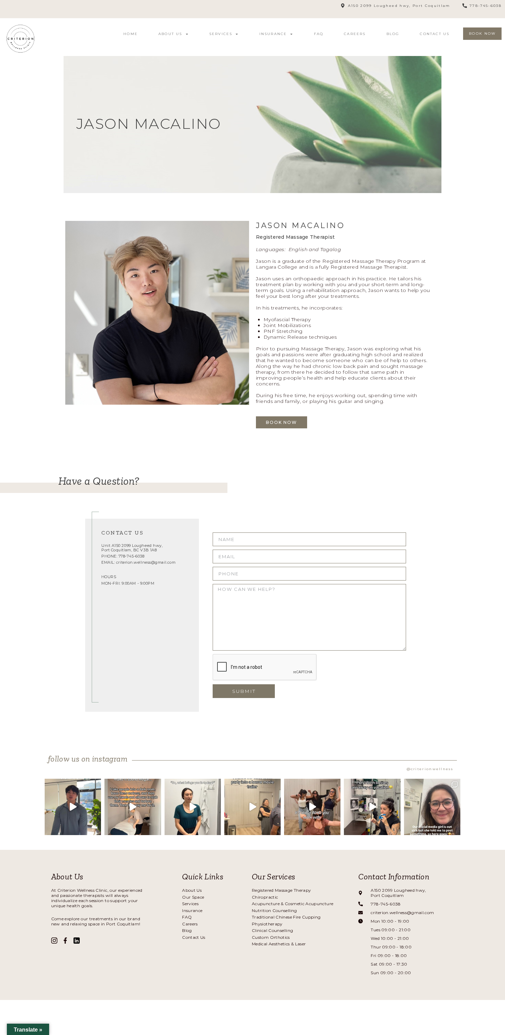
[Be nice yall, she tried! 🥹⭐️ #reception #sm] (432, 807)
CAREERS (355, 34)
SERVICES (221, 34)
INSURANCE (273, 34)
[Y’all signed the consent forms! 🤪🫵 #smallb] (132, 807)
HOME (130, 34)
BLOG (393, 34)
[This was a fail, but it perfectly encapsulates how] (312, 807)
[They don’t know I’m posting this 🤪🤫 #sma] (372, 807)
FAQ (319, 34)
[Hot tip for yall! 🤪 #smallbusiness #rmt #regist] (193, 807)
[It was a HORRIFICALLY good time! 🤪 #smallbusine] (252, 807)
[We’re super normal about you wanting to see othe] (73, 807)
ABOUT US (170, 34)
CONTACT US (434, 34)
